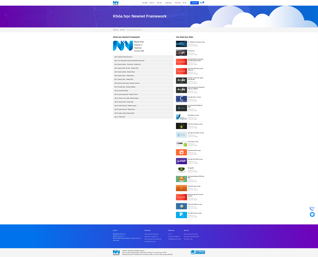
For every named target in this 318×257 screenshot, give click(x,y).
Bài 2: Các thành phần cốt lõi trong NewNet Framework (129, 60)
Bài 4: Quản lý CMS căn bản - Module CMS (126, 68)
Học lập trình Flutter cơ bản (196, 133)
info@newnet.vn (120, 236)
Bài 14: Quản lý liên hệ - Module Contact (125, 105)
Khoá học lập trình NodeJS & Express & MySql (196, 87)
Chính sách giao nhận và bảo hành (153, 239)
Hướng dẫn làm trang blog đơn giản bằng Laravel (195, 59)
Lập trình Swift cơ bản (194, 150)
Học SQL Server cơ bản (195, 213)
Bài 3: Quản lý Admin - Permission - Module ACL (128, 64)
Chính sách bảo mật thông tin (152, 234)
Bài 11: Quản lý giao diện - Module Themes (126, 94)
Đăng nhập (194, 2)
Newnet (133, 250)
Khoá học (122, 29)
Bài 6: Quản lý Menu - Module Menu (124, 75)
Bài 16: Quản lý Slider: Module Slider (124, 113)
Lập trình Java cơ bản (194, 186)
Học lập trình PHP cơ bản (195, 159)
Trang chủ (115, 29)
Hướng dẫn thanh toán (150, 241)
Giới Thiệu (177, 2)
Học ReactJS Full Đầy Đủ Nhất (191, 236)
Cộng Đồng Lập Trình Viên (174, 239)
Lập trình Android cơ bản (195, 124)
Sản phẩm (145, 2)
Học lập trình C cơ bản (194, 97)
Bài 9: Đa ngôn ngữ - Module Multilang (125, 87)
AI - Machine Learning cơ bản (196, 42)
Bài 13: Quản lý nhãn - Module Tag (124, 102)
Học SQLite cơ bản (193, 115)
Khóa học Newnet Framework (191, 234)
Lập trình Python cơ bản (195, 204)
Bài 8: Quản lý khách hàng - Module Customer (127, 83)
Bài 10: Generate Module (121, 90)
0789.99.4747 (122, 234)
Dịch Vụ (152, 2)
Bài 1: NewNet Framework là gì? (123, 57)
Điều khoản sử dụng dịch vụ (151, 236)
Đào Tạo (159, 2)
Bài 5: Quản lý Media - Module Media (125, 72)
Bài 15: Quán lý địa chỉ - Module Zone (125, 109)
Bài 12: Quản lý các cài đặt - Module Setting (126, 98)
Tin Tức (185, 2)
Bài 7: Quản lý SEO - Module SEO (124, 79)
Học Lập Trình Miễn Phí (174, 236)
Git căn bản (191, 50)
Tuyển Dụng (168, 2)
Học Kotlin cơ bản (193, 141)
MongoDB (191, 168)
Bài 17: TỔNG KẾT (120, 117)
